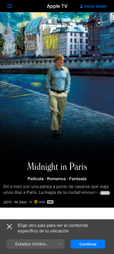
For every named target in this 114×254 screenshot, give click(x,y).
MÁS (105, 193)
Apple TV (57, 6)
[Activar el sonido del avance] (99, 23)
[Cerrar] (9, 226)
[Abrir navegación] (13, 6)
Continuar (88, 244)
